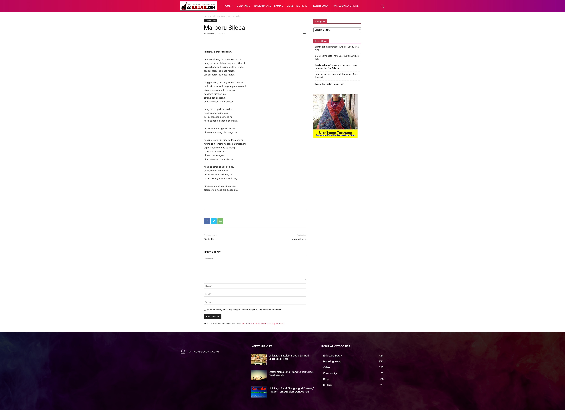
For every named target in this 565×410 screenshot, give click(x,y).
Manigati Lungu (299, 239)
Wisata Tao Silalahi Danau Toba (329, 84)
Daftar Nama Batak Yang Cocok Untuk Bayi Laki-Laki (337, 57)
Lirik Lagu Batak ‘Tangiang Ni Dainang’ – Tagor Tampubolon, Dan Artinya (336, 66)
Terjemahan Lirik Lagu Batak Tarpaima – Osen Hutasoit (336, 75)
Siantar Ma (209, 239)
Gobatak (210, 33)
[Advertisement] (255, 42)
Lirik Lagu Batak (218, 16)
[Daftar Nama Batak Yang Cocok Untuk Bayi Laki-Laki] (259, 375)
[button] (382, 6)
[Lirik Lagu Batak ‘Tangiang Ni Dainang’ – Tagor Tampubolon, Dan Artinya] (259, 392)
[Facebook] (207, 221)
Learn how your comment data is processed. (263, 323)
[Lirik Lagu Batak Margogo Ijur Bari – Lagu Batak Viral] (259, 359)
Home (206, 16)
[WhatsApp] (220, 221)
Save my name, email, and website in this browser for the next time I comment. (245, 309)
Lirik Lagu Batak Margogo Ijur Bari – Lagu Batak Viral (337, 48)
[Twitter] (214, 221)
